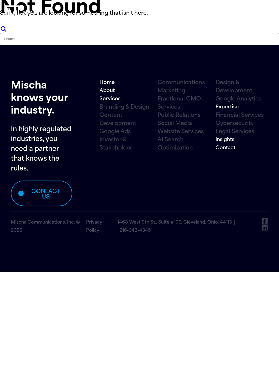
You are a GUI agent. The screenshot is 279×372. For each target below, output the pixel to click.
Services (109, 98)
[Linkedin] (264, 227)
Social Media (174, 122)
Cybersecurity (235, 122)
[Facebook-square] (264, 220)
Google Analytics (238, 98)
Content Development (117, 118)
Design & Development (234, 86)
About (107, 90)
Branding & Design (124, 106)
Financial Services (240, 114)
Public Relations (179, 114)
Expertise (227, 106)
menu (30, 12)
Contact (225, 147)
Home (107, 82)
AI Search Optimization (175, 143)
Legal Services (235, 131)
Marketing (171, 90)
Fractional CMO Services (179, 102)
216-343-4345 (135, 229)
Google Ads (115, 131)
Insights (225, 139)
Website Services (180, 131)
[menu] (12, 12)
